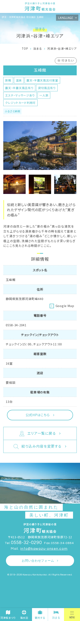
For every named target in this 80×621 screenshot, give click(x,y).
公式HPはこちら (38, 414)
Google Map (65, 306)
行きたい (68, 60)
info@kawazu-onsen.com (43, 549)
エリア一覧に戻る (41, 433)
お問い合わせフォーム (38, 560)
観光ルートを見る (49, 46)
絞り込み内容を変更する (41, 446)
